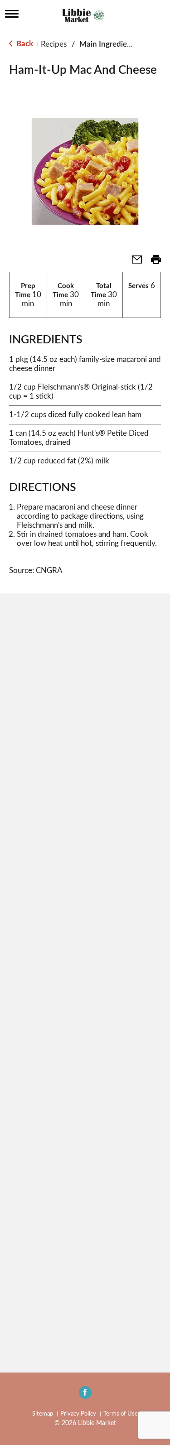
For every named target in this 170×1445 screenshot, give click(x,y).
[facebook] (85, 1395)
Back (24, 44)
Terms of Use (120, 1414)
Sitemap (42, 1414)
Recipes (54, 44)
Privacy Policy (78, 1414)
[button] (133, 262)
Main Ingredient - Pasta (119, 44)
